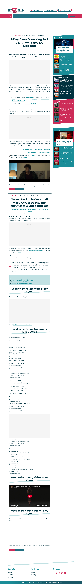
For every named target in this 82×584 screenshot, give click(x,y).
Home (16, 35)
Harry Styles (54, 16)
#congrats (34, 99)
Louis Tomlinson (45, 16)
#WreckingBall (45, 99)
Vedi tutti (72, 16)
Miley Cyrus (20, 189)
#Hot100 (13, 99)
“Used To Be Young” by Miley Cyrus (22, 325)
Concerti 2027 (27, 16)
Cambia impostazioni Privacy (41, 582)
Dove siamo (10, 574)
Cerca (73, 10)
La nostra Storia (34, 575)
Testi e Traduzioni (16, 195)
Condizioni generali (23, 582)
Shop (65, 10)
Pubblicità (10, 577)
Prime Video (62, 16)
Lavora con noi (11, 575)
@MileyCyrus (29, 97)
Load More (29, 556)
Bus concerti (35, 16)
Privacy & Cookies (31, 582)
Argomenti (36, 10)
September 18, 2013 (30, 103)
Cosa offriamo (50, 10)
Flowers (19, 252)
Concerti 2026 (18, 16)
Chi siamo (32, 572)
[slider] (28, 181)
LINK (33, 155)
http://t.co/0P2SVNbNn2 (18, 100)
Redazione (33, 574)
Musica (19, 35)
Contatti (10, 572)
